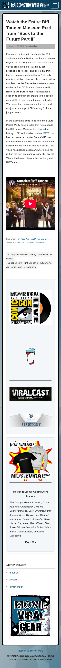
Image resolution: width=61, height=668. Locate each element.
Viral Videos (45, 239)
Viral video (39, 242)
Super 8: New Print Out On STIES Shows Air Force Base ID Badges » (29, 264)
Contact (13, 579)
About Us (13, 572)
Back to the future (25, 242)
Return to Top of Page (30, 651)
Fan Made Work (23, 239)
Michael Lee (32, 46)
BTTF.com (19, 100)
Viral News (35, 239)
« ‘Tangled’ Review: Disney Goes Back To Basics (29, 256)
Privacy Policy (16, 586)
